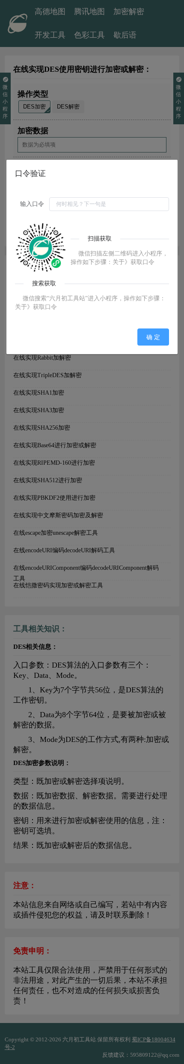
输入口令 (32, 204)
